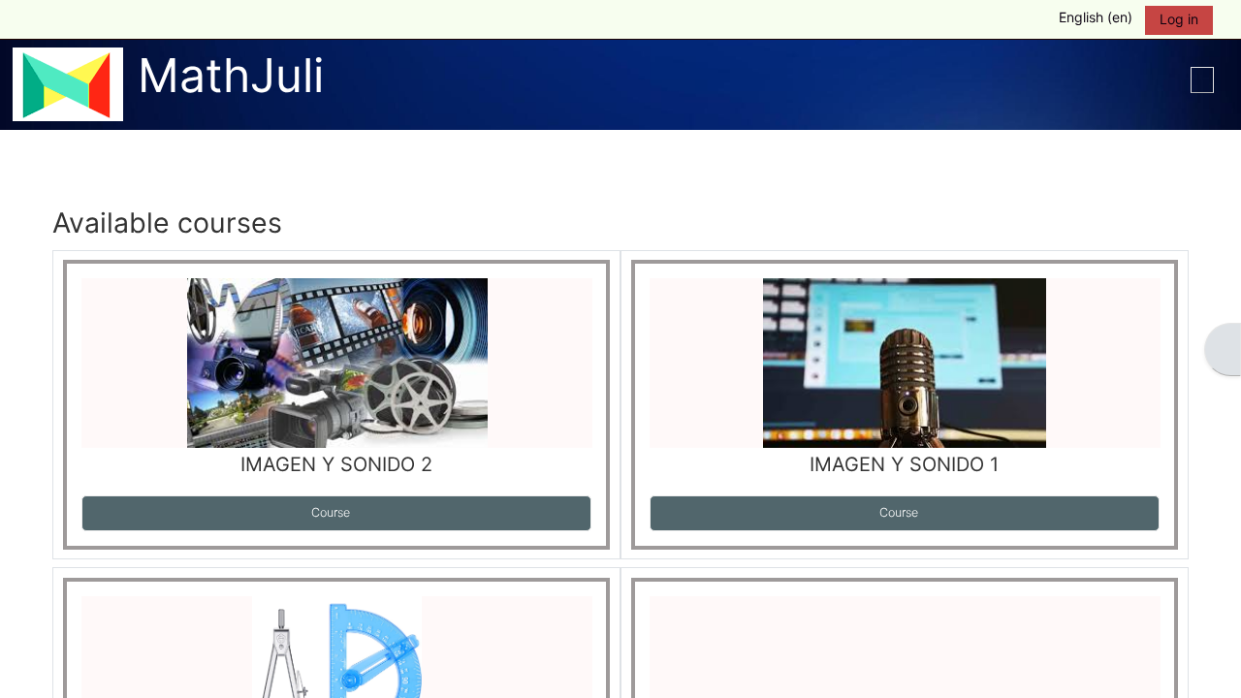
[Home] (68, 84)
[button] (1086, 19)
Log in (1179, 19)
